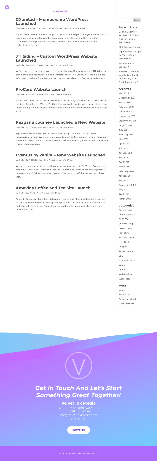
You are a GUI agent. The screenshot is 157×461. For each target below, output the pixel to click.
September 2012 (127, 185)
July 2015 (123, 148)
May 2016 (123, 139)
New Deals (124, 242)
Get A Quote (105, 3)
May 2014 (123, 157)
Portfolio (88, 3)
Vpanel (122, 269)
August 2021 (125, 125)
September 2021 (127, 121)
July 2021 (123, 130)
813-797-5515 (60, 11)
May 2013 (123, 180)
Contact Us (133, 3)
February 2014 (126, 171)
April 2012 (124, 194)
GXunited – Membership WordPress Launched (52, 21)
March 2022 (125, 102)
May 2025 (124, 93)
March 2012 (125, 199)
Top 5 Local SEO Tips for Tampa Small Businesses (130, 55)
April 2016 (124, 143)
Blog (119, 3)
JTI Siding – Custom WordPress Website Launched (56, 58)
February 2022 (126, 107)
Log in (122, 290)
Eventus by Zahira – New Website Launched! (61, 155)
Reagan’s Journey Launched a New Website (60, 122)
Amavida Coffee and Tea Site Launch (53, 188)
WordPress (80, 28)
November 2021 (127, 116)
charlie (21, 28)
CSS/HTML (124, 219)
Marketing (124, 233)
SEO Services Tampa (130, 47)
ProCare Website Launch (41, 89)
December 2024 (127, 98)
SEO (121, 256)
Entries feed (125, 294)
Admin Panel (126, 210)
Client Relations (127, 214)
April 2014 (124, 162)
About (50, 3)
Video (122, 265)
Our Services (68, 3)
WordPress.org (127, 303)
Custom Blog (42, 28)
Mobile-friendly (127, 237)
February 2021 (126, 134)
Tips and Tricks (127, 260)
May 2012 (123, 189)
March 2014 (125, 166)
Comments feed (127, 299)
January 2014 (126, 176)
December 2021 (127, 111)
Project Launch (56, 28)
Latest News (42, 127)
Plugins (123, 246)
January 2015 (125, 153)
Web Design (68, 28)
